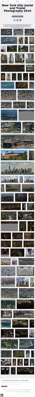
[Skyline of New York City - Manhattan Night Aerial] (7, 197)
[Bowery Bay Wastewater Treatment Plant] (17, 141)
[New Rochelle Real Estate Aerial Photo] (9, 115)
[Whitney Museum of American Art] (19, 58)
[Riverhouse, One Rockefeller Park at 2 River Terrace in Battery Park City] (30, 58)
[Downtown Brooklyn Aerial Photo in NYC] (18, 32)
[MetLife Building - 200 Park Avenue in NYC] (31, 155)
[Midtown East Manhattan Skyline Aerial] (8, 95)
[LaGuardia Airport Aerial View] (25, 304)
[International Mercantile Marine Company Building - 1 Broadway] (30, 68)
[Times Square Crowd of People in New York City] (30, 253)
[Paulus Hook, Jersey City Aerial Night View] (13, 68)
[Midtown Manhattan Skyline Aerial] (19, 105)
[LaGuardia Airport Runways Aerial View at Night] (32, 323)
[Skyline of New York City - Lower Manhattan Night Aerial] (17, 253)
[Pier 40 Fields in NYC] (18, 353)
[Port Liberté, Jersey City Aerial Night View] (6, 353)
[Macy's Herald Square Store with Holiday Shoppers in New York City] (6, 261)
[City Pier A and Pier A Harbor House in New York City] (6, 314)
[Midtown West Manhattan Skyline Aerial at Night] (21, 197)
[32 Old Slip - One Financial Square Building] (2, 188)
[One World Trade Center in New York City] (14, 77)
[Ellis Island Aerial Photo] (13, 188)
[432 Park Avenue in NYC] (32, 282)
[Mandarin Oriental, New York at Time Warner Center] (5, 370)
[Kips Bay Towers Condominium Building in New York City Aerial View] (25, 271)
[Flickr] (6, 386)
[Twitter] (5, 386)
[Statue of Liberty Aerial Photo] (28, 353)
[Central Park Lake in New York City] (23, 48)
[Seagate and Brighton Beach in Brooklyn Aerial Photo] (29, 32)
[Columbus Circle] (30, 206)
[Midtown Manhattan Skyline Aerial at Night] (9, 226)
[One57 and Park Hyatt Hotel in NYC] (3, 48)
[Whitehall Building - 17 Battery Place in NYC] (32, 48)
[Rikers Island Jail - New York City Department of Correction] (9, 40)
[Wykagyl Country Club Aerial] (26, 115)
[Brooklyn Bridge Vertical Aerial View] (26, 261)
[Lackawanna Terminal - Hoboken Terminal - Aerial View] (8, 282)
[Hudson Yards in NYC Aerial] (22, 85)
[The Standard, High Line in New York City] (4, 58)
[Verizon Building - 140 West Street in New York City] (9, 77)
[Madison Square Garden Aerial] (5, 253)
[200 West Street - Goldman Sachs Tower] (3, 77)
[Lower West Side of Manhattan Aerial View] (14, 261)
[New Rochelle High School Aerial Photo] (11, 127)
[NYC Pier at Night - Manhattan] (17, 236)
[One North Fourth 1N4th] (11, 58)
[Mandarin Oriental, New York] (26, 40)
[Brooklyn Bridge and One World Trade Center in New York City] (31, 333)
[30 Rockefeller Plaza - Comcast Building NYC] (24, 206)
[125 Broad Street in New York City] (21, 179)
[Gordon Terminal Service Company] (6, 32)
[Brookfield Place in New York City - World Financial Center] (22, 282)
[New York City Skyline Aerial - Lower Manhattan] (28, 188)
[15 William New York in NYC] (21, 40)
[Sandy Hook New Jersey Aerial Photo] (7, 85)
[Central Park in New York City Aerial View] (8, 304)
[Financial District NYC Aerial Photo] (31, 85)
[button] (29, 1)
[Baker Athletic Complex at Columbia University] (30, 105)
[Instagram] (2, 386)
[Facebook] (3, 386)
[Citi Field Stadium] (14, 155)
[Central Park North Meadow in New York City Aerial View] (9, 344)
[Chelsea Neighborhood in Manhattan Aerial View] (8, 271)
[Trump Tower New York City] (32, 353)
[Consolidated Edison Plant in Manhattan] (29, 179)
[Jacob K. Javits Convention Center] (23, 314)
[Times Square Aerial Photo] (6, 362)
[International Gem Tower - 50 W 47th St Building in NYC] (31, 40)
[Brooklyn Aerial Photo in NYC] (9, 293)
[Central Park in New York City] (12, 48)
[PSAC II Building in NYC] (28, 127)
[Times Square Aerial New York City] (20, 362)
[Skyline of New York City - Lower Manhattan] (17, 168)
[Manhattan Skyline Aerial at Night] (8, 215)
